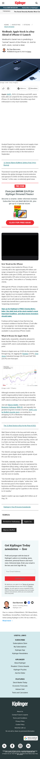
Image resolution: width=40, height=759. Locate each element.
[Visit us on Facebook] (12, 748)
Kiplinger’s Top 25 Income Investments (17, 507)
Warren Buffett (13, 405)
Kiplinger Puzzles (20, 672)
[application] (20, 245)
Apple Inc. (28, 521)
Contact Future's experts (20, 717)
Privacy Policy (20, 723)
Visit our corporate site (28, 754)
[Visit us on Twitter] (4, 748)
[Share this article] (3, 88)
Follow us (23, 88)
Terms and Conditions (20, 720)
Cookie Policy (20, 726)
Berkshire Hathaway (9, 407)
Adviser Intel (20, 691)
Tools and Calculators (20, 695)
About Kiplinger (20, 665)
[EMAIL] (33, 602)
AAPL (9, 94)
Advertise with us (20, 730)
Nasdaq (25, 354)
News (29, 52)
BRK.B (19, 407)
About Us (20, 713)
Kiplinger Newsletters (20, 655)
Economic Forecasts (20, 688)
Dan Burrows (14, 49)
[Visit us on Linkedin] (28, 748)
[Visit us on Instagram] (20, 748)
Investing (16, 25)
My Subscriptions (20, 649)
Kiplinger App (20, 652)
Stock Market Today (20, 684)
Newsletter (34, 88)
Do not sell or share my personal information (20, 733)
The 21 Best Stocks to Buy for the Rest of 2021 (20, 426)
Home (6, 25)
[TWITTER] (26, 602)
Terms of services (28, 584)
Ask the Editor (20, 675)
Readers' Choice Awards (20, 668)
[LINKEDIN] (29, 602)
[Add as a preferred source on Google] (31, 740)
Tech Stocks (9, 27)
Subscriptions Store (20, 645)
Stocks (27, 25)
